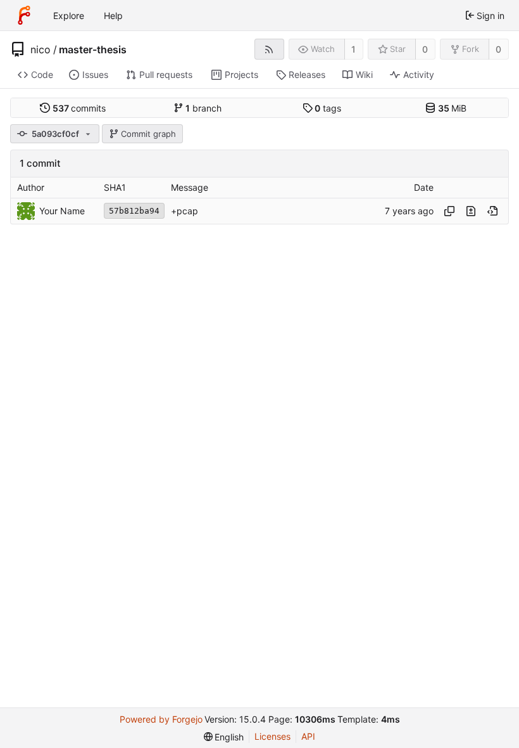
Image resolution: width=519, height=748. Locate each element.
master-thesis (93, 49)
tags (328, 108)
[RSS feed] (269, 49)
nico (40, 49)
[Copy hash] (449, 211)
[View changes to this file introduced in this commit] (470, 211)
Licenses (272, 736)
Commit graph (148, 134)
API (308, 736)
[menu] (224, 737)
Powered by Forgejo (161, 719)
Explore (68, 15)
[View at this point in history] (492, 211)
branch (203, 108)
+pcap (184, 210)
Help (113, 15)
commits (79, 108)
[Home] (24, 15)
